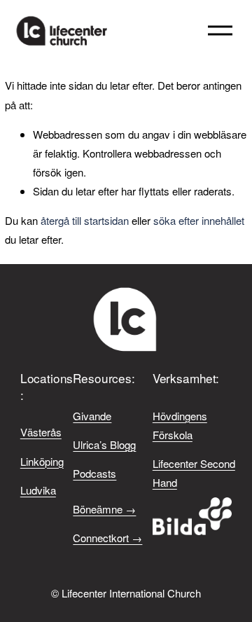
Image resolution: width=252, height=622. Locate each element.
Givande (92, 415)
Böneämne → (104, 509)
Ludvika (38, 490)
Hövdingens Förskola (180, 425)
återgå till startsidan (85, 220)
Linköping (42, 461)
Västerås (41, 431)
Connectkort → (107, 537)
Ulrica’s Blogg (104, 444)
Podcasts (94, 473)
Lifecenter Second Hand (194, 473)
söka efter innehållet (198, 220)
